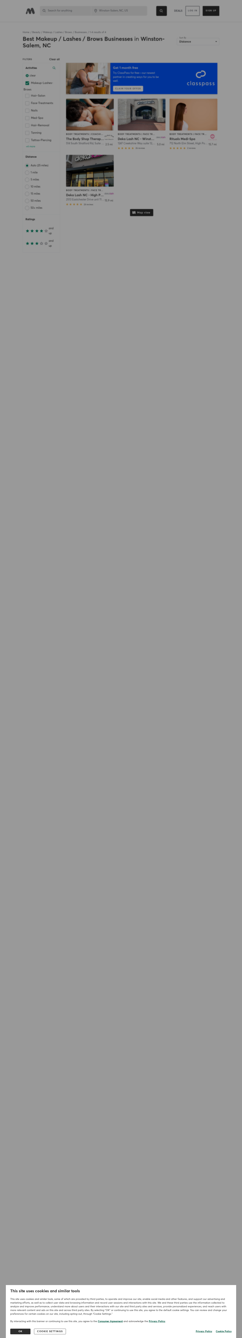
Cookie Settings (50, 1331)
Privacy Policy (157, 1321)
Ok (20, 1331)
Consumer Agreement (110, 1321)
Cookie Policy (224, 1331)
